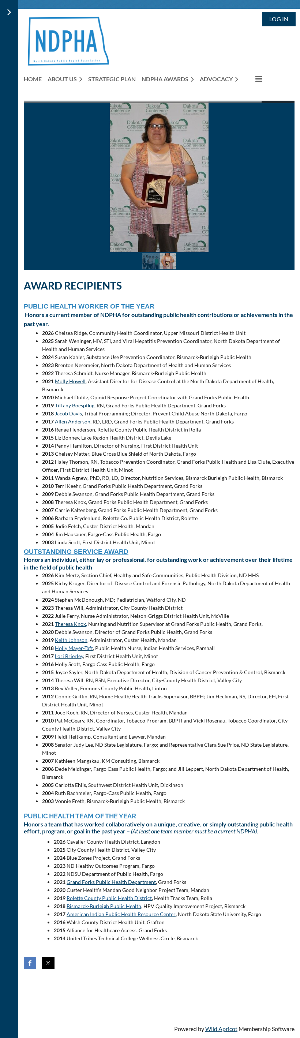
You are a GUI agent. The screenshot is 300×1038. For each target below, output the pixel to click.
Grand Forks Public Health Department (111, 882)
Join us (68, 988)
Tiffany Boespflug (74, 405)
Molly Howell (70, 381)
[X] (48, 963)
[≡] (253, 79)
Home (36, 988)
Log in (278, 18)
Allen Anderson (72, 421)
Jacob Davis (68, 413)
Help (134, 988)
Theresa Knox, (71, 624)
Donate (103, 988)
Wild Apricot (221, 1028)
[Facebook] (30, 963)
